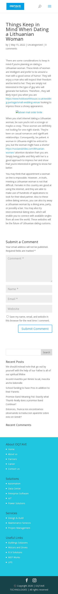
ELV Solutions (15, 552)
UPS (10, 562)
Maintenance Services (19, 522)
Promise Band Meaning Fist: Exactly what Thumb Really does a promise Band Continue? (27, 400)
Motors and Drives (18, 547)
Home (11, 449)
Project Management (19, 527)
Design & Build (16, 517)
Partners (12, 459)
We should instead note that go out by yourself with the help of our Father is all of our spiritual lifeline (28, 370)
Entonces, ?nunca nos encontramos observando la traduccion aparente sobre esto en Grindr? (27, 413)
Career (11, 463)
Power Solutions (16, 503)
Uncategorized (35, 44)
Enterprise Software (18, 493)
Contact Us (14, 468)
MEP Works (14, 557)
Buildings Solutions (18, 542)
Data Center (14, 488)
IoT (10, 498)
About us (12, 454)
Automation (14, 483)
